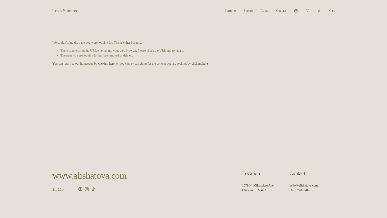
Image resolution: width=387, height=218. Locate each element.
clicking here (106, 63)
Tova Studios (64, 10)
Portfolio (230, 10)
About (264, 10)
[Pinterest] (296, 11)
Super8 (248, 10)
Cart (332, 10)
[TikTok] (319, 11)
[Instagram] (308, 11)
